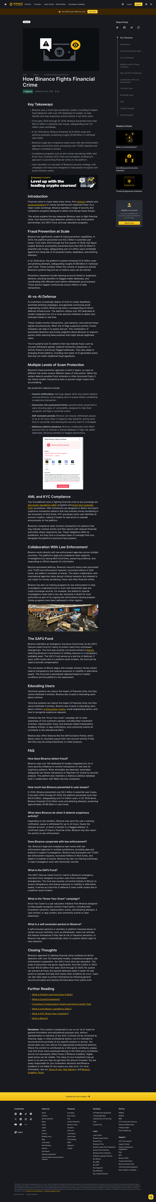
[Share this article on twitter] (117, 27)
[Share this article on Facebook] (124, 27)
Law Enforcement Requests (128, 1167)
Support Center (124, 1144)
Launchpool (71, 1133)
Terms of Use (30, 1191)
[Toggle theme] (151, 4)
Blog (43, 1139)
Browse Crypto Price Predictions (104, 1147)
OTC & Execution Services (128, 1122)
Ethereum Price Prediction (102, 1153)
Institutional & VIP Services (102, 1119)
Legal (44, 1127)
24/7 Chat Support (125, 1141)
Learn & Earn (97, 1135)
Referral (121, 1116)
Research (70, 1145)
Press (44, 1124)
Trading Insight (124, 1127)
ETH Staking (71, 1139)
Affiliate (121, 1113)
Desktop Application (49, 1154)
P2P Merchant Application (102, 1113)
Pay (68, 1119)
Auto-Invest (71, 1136)
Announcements (47, 1119)
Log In (129, 4)
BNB (120, 1119)
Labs (94, 1122)
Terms (44, 1130)
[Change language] (146, 4)
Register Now (129, 223)
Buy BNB (96, 1162)
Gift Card (70, 1130)
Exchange (70, 1113)
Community (46, 1142)
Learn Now (92, 11)
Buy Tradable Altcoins (100, 1174)
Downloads (45, 1151)
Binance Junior (72, 1124)
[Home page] (16, 4)
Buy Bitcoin (97, 1159)
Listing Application (99, 1116)
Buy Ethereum (98, 1171)
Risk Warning (46, 1145)
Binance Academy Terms (52, 1191)
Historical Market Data (126, 1124)
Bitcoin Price (97, 1141)
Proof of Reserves (125, 1130)
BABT (69, 1142)
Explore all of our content (76, 1096)
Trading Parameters (125, 1161)
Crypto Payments (73, 1122)
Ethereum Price (98, 1144)
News (44, 1122)
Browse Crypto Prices (100, 1138)
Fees (120, 1152)
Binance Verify (124, 1158)
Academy (70, 1127)
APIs (120, 1155)
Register (138, 4)
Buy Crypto (71, 1116)
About (44, 1113)
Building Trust (46, 1136)
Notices (44, 1148)
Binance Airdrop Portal (126, 1164)
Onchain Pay (97, 1124)
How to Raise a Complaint (127, 1170)
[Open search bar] (122, 4)
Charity (69, 1148)
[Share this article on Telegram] (131, 27)
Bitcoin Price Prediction (101, 1150)
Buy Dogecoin (98, 1168)
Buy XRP (96, 1165)
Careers (44, 1116)
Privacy (44, 1133)
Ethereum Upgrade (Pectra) (102, 1156)
